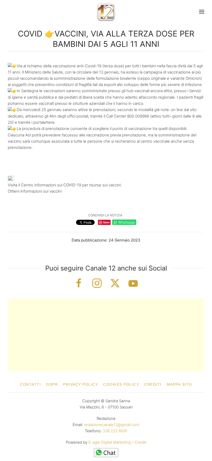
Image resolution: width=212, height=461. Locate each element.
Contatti (30, 384)
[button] (201, 11)
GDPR (52, 384)
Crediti (153, 384)
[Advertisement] (106, 335)
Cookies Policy (121, 384)
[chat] (106, 452)
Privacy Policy (80, 384)
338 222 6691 (115, 430)
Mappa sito (179, 384)
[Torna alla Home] (106, 11)
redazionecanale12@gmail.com (111, 424)
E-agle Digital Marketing (109, 442)
